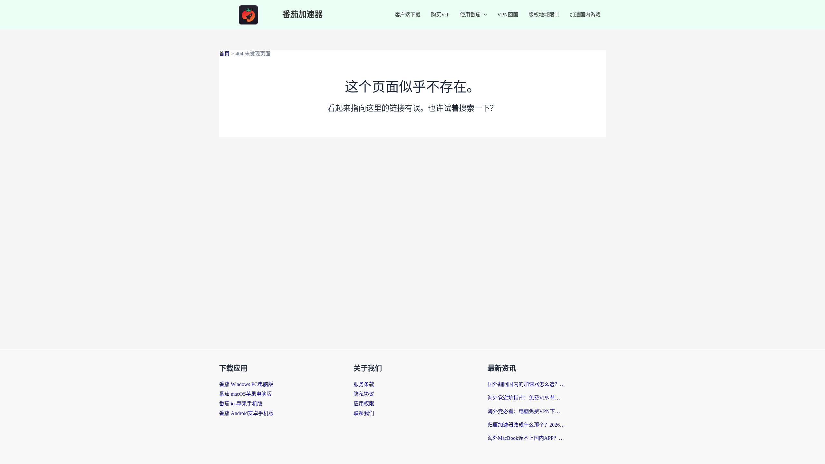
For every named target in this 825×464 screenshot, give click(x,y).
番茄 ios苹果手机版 (240, 403)
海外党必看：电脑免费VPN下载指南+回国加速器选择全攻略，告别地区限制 (526, 411)
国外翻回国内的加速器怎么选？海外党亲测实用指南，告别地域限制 (526, 384)
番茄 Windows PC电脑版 (246, 384)
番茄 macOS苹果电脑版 (245, 394)
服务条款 (364, 384)
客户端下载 (408, 14)
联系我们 (364, 413)
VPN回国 (507, 14)
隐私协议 (364, 394)
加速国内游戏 (585, 14)
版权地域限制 (544, 14)
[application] (483, 14)
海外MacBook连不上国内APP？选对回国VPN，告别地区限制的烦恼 (526, 438)
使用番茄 (470, 14)
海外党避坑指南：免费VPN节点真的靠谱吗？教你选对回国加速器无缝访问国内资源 (526, 398)
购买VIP (440, 14)
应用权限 (364, 403)
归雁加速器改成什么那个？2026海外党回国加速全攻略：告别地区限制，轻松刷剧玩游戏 (526, 425)
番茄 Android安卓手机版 (246, 413)
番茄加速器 (302, 15)
